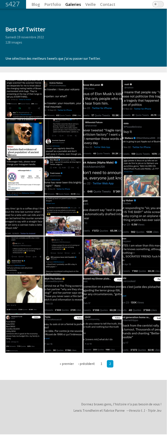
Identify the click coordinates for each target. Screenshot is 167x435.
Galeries (73, 4)
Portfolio (52, 4)
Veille (90, 4)
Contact (107, 4)
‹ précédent (86, 363)
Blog (35, 4)
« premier (67, 363)
